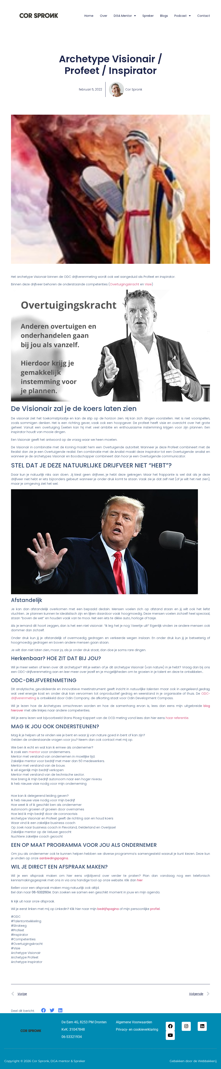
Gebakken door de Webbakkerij (193, 1061)
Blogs (164, 16)
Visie (148, 284)
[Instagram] (186, 1026)
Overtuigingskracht (124, 284)
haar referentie (177, 718)
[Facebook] (170, 1026)
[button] (43, 1010)
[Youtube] (170, 1035)
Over (103, 16)
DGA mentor (123, 16)
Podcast (180, 16)
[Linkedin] (202, 1026)
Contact (203, 16)
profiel (155, 909)
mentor (34, 752)
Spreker (148, 16)
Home (88, 16)
